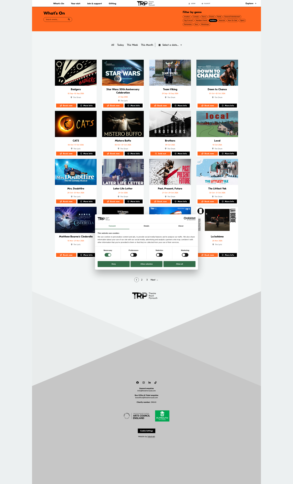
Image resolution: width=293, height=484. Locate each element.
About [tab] (180, 226)
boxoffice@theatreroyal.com (146, 398)
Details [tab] (146, 226)
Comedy (196, 17)
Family (219, 17)
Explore (250, 3)
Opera (242, 20)
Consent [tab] (112, 226)
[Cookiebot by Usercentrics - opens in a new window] (185, 218)
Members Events (201, 20)
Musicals (222, 20)
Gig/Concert (188, 20)
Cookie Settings (146, 431)
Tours (196, 24)
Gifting (112, 3)
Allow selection (146, 264)
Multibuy (213, 20)
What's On (58, 3)
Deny (114, 264)
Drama (211, 17)
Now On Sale (232, 20)
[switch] (133, 255)
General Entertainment (232, 17)
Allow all (179, 264)
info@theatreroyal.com (146, 391)
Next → (154, 279)
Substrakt (151, 437)
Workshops (205, 24)
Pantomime (188, 24)
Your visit (75, 3)
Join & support (94, 3)
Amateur (187, 17)
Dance (204, 17)
